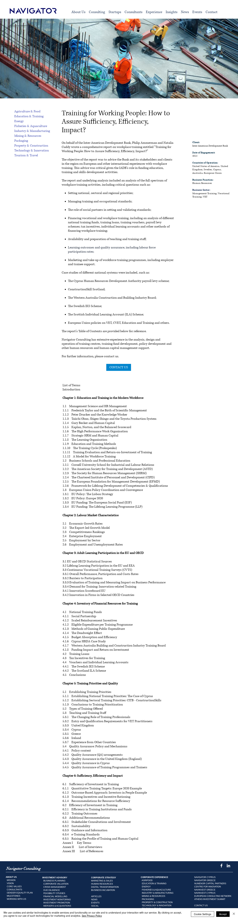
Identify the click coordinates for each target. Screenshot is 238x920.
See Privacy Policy (92, 915)
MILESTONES (13, 896)
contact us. (111, 356)
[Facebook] (221, 865)
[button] (97, 12)
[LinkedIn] (228, 865)
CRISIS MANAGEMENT (54, 887)
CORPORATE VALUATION (55, 884)
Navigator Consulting (76, 340)
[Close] (234, 914)
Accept (223, 914)
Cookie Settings (202, 914)
